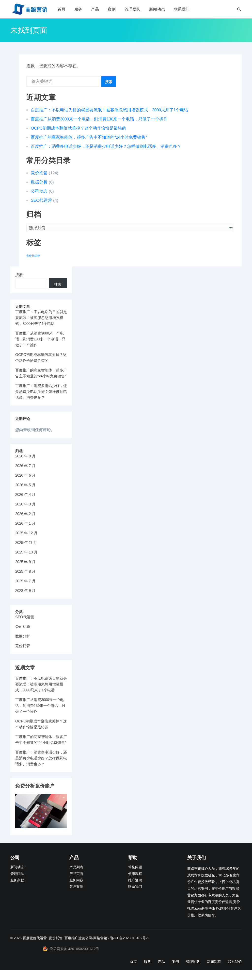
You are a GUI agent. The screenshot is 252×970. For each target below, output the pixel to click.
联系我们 (181, 9)
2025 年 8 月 (25, 571)
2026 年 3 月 (25, 504)
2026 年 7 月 (25, 466)
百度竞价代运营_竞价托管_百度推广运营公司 (57, 938)
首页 (61, 9)
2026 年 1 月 (25, 523)
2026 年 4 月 (25, 494)
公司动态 (39, 191)
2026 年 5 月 (25, 485)
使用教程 (135, 874)
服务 (78, 9)
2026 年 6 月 (25, 475)
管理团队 (132, 9)
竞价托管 (39, 173)
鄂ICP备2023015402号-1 (129, 938)
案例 (112, 9)
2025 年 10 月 (26, 552)
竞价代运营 (33, 255)
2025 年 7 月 (25, 581)
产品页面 (76, 874)
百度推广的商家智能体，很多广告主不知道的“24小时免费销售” (89, 137)
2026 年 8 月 (25, 456)
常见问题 (135, 867)
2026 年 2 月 (25, 514)
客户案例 (76, 886)
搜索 (108, 82)
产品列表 (76, 867)
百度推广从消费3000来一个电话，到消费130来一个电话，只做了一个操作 (99, 119)
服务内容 (76, 880)
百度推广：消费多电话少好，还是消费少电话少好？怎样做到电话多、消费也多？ (106, 146)
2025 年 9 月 (25, 562)
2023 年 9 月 (25, 590)
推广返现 (135, 880)
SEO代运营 (41, 200)
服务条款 (17, 880)
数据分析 (39, 182)
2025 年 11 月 (26, 542)
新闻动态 (157, 9)
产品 (95, 9)
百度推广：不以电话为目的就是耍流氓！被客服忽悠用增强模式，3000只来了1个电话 (109, 110)
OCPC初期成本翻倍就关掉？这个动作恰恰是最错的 (78, 128)
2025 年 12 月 (26, 533)
